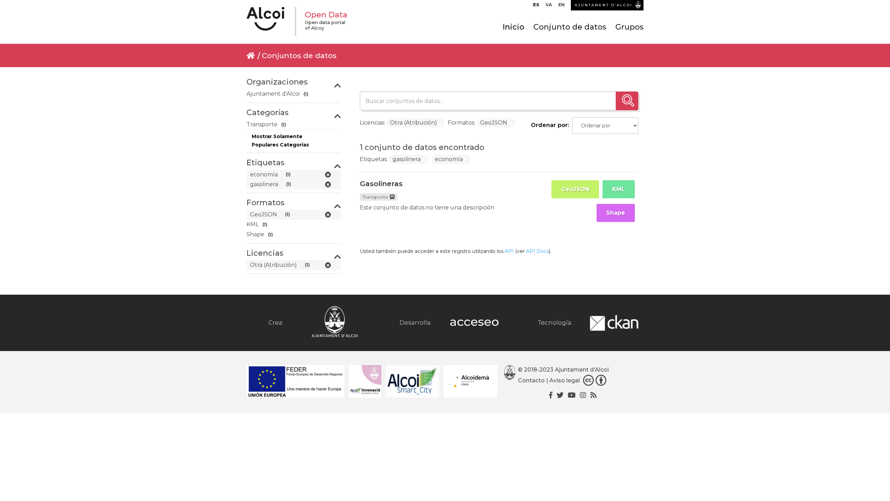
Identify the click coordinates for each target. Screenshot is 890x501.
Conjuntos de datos (299, 55)
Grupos (629, 27)
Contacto (531, 380)
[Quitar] (439, 123)
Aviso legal (564, 380)
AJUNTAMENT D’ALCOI (603, 5)
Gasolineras (381, 184)
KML (618, 189)
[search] (627, 101)
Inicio (513, 27)
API (509, 251)
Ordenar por (549, 125)
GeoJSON (575, 189)
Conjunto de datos (569, 27)
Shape (615, 212)
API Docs (537, 251)
